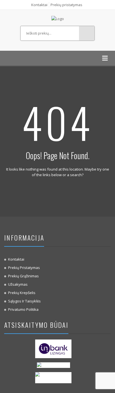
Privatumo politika (23, 309)
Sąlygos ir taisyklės (24, 301)
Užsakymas (18, 284)
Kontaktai (39, 4)
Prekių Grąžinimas (23, 275)
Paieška (86, 33)
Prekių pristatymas (66, 4)
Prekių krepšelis (21, 292)
